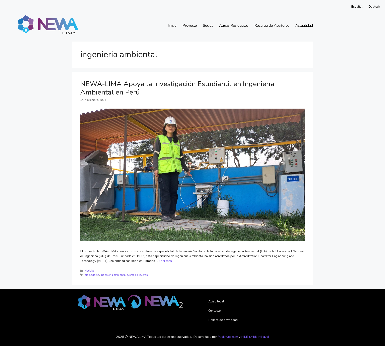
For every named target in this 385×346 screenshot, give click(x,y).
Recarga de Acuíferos (271, 25)
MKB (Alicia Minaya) (255, 337)
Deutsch (374, 6)
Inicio (172, 25)
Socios (208, 25)
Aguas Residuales (233, 25)
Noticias (89, 271)
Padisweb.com (228, 337)
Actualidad (304, 25)
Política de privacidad (223, 320)
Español (356, 6)
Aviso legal (216, 301)
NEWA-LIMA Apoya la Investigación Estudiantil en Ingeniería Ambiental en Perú (177, 88)
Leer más (165, 261)
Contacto (214, 310)
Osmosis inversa (137, 275)
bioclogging (92, 275)
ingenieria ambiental (113, 275)
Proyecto (189, 25)
